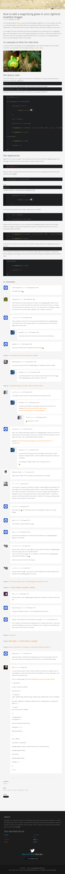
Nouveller (21, 332)
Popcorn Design (16, 608)
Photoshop (12, 635)
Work (46, 6)
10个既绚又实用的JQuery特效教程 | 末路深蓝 (22, 587)
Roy (13, 532)
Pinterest (7, 839)
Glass (4, 790)
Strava (6, 842)
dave (13, 667)
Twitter (6, 835)
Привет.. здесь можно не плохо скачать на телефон (27, 619)
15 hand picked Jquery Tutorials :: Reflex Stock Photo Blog (26, 385)
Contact (60, 6)
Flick (34, 837)
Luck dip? (17, 827)
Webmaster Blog (16, 472)
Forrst (6, 837)
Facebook (36, 835)
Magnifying (21, 790)
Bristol (43, 870)
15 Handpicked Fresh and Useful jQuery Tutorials (23, 355)
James (13, 520)
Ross (13, 594)
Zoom (27, 790)
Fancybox (18, 23)
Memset (54, 870)
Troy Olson (15, 429)
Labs (56, 6)
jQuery (45, 23)
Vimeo (35, 842)
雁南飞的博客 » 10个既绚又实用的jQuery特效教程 (23, 641)
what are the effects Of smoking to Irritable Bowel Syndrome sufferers (29, 647)
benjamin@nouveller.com (38, 868)
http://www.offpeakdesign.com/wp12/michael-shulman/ (40, 679)
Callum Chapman (16, 287)
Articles (51, 6)
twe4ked (14, 344)
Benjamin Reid (32, 870)
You (36, 839)
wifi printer (15, 653)
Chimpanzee (15, 299)
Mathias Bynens (16, 362)
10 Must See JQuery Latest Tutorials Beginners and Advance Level (28, 581)
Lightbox (14, 790)
